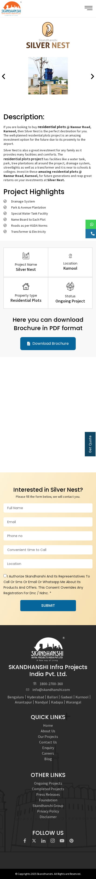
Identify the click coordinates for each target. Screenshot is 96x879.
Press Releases (48, 794)
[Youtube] (62, 841)
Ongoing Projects (48, 783)
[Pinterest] (71, 841)
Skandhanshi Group (48, 805)
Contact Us (48, 742)
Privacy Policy (48, 811)
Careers (48, 753)
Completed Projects (48, 788)
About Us (48, 731)
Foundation (48, 800)
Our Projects (48, 736)
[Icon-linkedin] (43, 841)
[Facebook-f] (25, 841)
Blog (48, 758)
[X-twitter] (34, 841)
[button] (3, 76)
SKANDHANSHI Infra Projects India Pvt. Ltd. (48, 670)
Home (48, 725)
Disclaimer (48, 816)
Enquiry (48, 747)
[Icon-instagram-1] (53, 841)
